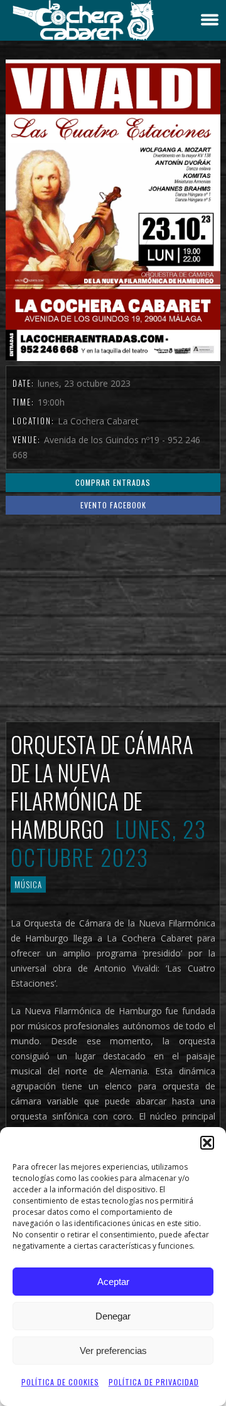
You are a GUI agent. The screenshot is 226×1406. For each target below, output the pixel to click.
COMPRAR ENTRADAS (113, 482)
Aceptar (113, 1281)
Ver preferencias (113, 1350)
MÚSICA (28, 884)
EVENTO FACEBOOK (113, 505)
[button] (207, 1142)
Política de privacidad (154, 1382)
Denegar (113, 1316)
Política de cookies (60, 1382)
